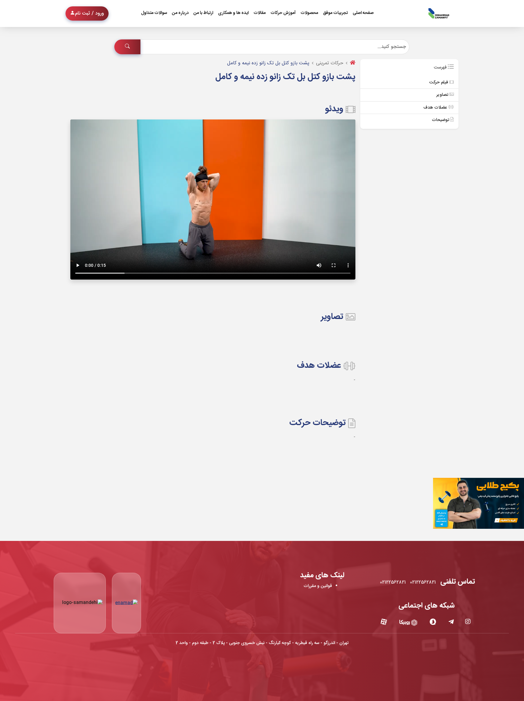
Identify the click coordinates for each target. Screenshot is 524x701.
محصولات (309, 13)
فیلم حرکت (439, 82)
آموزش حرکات (283, 13)
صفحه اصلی (363, 13)
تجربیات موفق (335, 13)
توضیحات (441, 120)
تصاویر (442, 95)
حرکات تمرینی (329, 63)
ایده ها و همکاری (233, 13)
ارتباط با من (203, 13)
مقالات (260, 13)
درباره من (180, 13)
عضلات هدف (435, 107)
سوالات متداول (154, 13)
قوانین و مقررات (318, 586)
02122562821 (423, 582)
